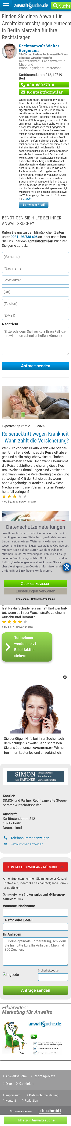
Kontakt (10, 1100)
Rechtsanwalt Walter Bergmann (39, 48)
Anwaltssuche (16, 1076)
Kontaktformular (44, 92)
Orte (8, 1084)
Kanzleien (26, 1084)
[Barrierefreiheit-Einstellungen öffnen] (67, 567)
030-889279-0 (40, 84)
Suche (65, 6)
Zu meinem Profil (34, 204)
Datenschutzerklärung (44, 1095)
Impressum (12, 1095)
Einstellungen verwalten (35, 591)
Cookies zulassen (35, 583)
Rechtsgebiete (44, 1076)
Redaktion (31, 1100)
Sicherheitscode (48, 970)
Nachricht (10, 324)
